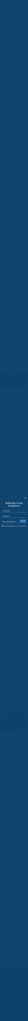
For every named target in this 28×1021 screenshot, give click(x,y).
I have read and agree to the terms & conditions (14, 526)
